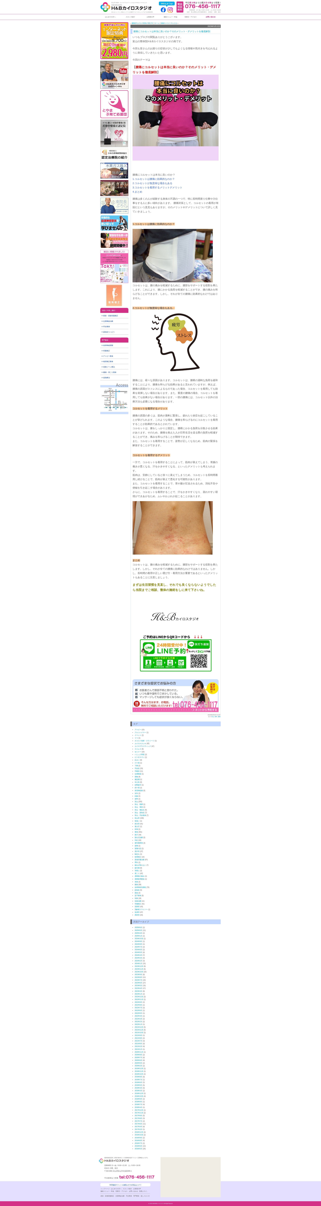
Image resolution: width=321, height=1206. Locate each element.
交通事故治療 (108, 321)
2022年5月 (138, 1013)
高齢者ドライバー (141, 909)
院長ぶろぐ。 (143, 1191)
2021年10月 (139, 1033)
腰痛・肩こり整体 (109, 372)
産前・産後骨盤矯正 (110, 316)
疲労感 (137, 868)
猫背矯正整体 (108, 361)
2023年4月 (138, 988)
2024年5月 (138, 952)
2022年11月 (139, 999)
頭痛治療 (138, 901)
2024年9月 (138, 941)
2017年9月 (138, 1116)
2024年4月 (138, 955)
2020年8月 (138, 1055)
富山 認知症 (139, 813)
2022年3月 (138, 1019)
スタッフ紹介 (130, 17)
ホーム (156, 23)
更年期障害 (139, 843)
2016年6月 (138, 1146)
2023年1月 (138, 994)
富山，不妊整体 (140, 815)
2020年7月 (138, 1057)
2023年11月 (139, 969)
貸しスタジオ (145, 1196)
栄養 (136, 846)
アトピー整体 (108, 356)
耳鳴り (137, 871)
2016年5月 (138, 1149)
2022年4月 (138, 1016)
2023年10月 (139, 972)
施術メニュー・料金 (170, 17)
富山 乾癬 (139, 804)
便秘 (136, 777)
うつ (136, 738)
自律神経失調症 (140, 887)
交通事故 (138, 774)
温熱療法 (106, 378)
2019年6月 (138, 1082)
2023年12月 (139, 966)
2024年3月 (138, 958)
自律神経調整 (108, 345)
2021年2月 (138, 1046)
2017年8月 (138, 1118)
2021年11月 (139, 1030)
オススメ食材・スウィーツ (144, 741)
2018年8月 (138, 1102)
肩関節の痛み (139, 876)
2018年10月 (139, 1096)
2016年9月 (138, 1138)
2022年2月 (138, 1022)
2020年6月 (138, 1060)
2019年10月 (139, 1074)
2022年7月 (138, 1008)
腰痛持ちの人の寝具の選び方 (142, 23)
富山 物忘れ (139, 810)
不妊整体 (106, 327)
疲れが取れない (140, 865)
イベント (138, 735)
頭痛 (136, 898)
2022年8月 (138, 1005)
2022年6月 (138, 1010)
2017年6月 (138, 1124)
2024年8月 (138, 944)
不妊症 (137, 768)
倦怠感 (137, 779)
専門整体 (105, 340)
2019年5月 (138, 1085)
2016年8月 (138, 1140)
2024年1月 (138, 963)
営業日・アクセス (191, 17)
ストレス (138, 749)
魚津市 (137, 912)
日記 (136, 840)
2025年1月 (138, 936)
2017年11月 (139, 1113)
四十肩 (137, 788)
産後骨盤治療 (139, 860)
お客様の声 (150, 17)
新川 (136, 835)
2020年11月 (139, 1052)
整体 (216, 716)
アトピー (138, 730)
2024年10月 (139, 939)
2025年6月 (138, 927)
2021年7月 (138, 1041)
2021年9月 (138, 1035)
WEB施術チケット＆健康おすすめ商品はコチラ (125, 1185)
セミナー (138, 752)
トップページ (105, 1189)
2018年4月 (138, 1107)
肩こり (137, 873)
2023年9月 (138, 974)
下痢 (136, 766)
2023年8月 (138, 977)
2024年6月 (138, 950)
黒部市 (137, 915)
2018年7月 (138, 1104)
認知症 (137, 890)
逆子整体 (138, 895)
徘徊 (136, 829)
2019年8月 (138, 1077)
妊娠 (136, 796)
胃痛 (136, 882)
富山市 (137, 818)
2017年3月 (138, 1129)
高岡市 (137, 907)
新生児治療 (139, 837)
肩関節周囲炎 (139, 879)
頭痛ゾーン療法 (109, 367)
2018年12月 (139, 1093)
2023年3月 (138, 991)
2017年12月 (139, 1110)
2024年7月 (138, 947)
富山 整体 (139, 807)
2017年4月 (138, 1127)
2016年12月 (139, 1132)
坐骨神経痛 (139, 790)
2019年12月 (139, 1068)
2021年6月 (138, 1044)
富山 (212, 716)
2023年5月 (138, 985)
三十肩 (137, 763)
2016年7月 (138, 1143)
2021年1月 (138, 1049)
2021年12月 (139, 1027)
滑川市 (137, 851)
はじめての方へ (110, 17)
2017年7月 (138, 1121)
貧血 (136, 893)
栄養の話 (138, 848)
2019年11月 (139, 1071)
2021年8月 (138, 1038)
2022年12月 (139, 997)
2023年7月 (138, 980)
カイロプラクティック (143, 746)
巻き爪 (137, 826)
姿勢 (136, 799)
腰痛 (219, 716)
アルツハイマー (140, 732)
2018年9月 (138, 1099)
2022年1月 (138, 1024)
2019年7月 (138, 1080)
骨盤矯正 (138, 904)
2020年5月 (138, 1063)
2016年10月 (139, 1135)
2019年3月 (138, 1091)
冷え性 (137, 782)
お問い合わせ (211, 17)
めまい (137, 760)
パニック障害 (139, 754)
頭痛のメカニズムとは (169, 23)
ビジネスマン (139, 757)
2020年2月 (138, 1066)
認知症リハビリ (109, 332)
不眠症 (137, 771)
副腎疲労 (138, 785)
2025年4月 (138, 933)
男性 (136, 862)
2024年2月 (138, 961)
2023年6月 (138, 983)
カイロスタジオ (140, 743)
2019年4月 (138, 1088)
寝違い (137, 821)
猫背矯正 (138, 857)
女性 (136, 793)
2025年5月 (138, 930)
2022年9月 (138, 1002)
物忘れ (137, 854)
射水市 (137, 824)
